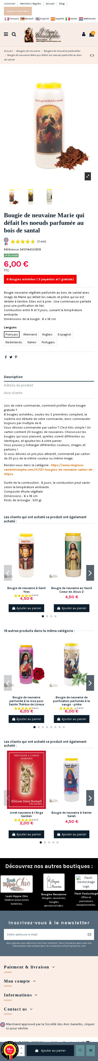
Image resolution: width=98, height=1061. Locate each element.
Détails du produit (18, 385)
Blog (62, 3)
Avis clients (13, 393)
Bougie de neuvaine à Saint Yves (26, 589)
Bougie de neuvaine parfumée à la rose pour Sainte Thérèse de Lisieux (26, 701)
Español (59, 19)
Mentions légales (31, 3)
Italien (73, 19)
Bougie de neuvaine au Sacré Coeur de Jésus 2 (71, 589)
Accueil (50, 3)
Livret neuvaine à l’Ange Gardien (26, 814)
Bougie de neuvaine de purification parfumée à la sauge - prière (71, 701)
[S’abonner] (89, 934)
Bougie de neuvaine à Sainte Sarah (71, 814)
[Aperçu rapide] (45, 550)
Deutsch (29, 19)
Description (13, 377)
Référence (11, 249)
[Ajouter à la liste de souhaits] (80, 1050)
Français (14, 19)
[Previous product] (91, 55)
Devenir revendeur (18, 11)
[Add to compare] (90, 1050)
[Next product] (93, 55)
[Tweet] (10, 357)
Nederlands (89, 19)
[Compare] (45, 542)
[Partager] (6, 357)
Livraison (10, 3)
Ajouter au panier (53, 1050)
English (44, 19)
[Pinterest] (16, 357)
